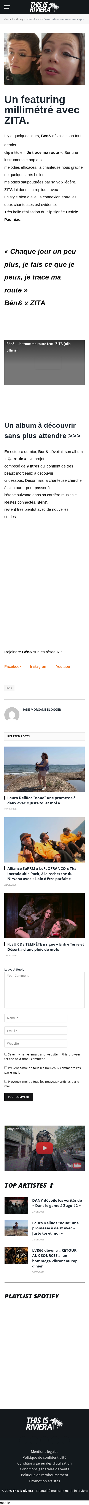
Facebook (12, 666)
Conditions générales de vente (44, 1469)
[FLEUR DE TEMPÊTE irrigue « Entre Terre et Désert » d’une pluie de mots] (44, 915)
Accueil (8, 19)
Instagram (38, 666)
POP (9, 688)
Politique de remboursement (44, 1475)
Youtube (63, 666)
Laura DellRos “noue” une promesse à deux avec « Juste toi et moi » (41, 800)
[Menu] (7, 7)
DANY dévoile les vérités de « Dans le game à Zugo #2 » (57, 1203)
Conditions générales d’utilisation (44, 1463)
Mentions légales (44, 1451)
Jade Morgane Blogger (42, 709)
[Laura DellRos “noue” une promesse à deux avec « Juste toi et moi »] (44, 769)
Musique (21, 19)
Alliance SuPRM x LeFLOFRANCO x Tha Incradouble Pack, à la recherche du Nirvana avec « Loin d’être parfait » (41, 873)
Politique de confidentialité (44, 1457)
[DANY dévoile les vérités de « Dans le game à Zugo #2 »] (16, 1205)
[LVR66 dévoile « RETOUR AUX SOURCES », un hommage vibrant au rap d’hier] (16, 1255)
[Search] (83, 7)
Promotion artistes (44, 1481)
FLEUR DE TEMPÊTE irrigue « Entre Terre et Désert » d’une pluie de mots (45, 947)
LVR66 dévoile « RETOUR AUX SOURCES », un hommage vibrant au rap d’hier (55, 1258)
